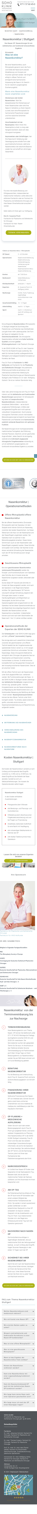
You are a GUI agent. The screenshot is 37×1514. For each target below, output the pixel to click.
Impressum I (15, 1472)
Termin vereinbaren (18, 232)
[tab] (18, 715)
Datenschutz (24, 1472)
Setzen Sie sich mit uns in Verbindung (18, 460)
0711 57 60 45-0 (26, 3)
